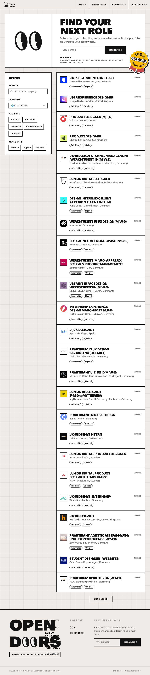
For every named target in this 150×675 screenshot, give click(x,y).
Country (14, 99)
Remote (15, 147)
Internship (16, 126)
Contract (16, 133)
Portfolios (119, 4)
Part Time (29, 119)
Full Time (15, 119)
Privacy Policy (133, 671)
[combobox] (28, 105)
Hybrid (27, 147)
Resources (138, 4)
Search (13, 85)
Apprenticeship (34, 126)
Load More (101, 599)
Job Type (14, 113)
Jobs (81, 4)
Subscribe (115, 50)
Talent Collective (52, 635)
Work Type (15, 142)
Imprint (116, 671)
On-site (40, 147)
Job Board (52, 627)
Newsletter (99, 4)
